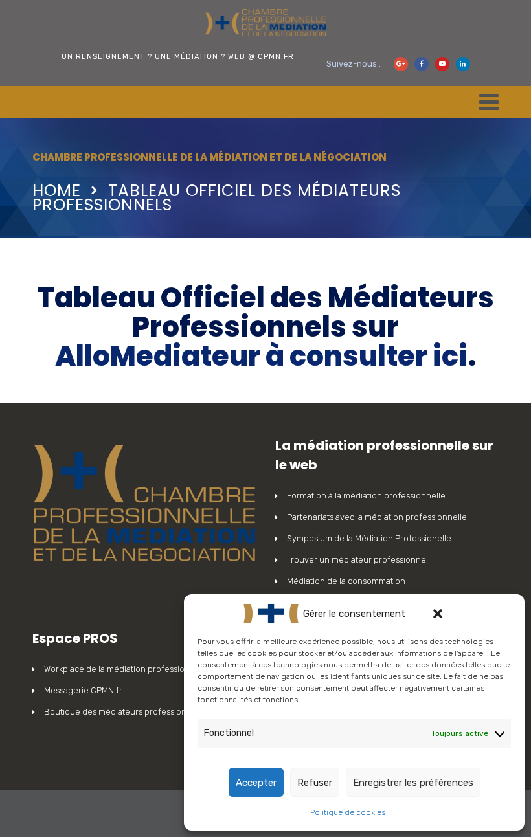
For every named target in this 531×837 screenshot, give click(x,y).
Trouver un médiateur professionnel (357, 559)
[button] (437, 613)
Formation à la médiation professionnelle (366, 495)
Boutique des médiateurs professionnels (123, 712)
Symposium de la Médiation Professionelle (369, 538)
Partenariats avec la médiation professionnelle (377, 517)
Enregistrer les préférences (413, 782)
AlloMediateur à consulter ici (261, 356)
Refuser (314, 782)
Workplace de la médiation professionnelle (126, 669)
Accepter (256, 782)
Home (56, 190)
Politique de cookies (347, 812)
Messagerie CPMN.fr (83, 690)
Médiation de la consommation (346, 581)
